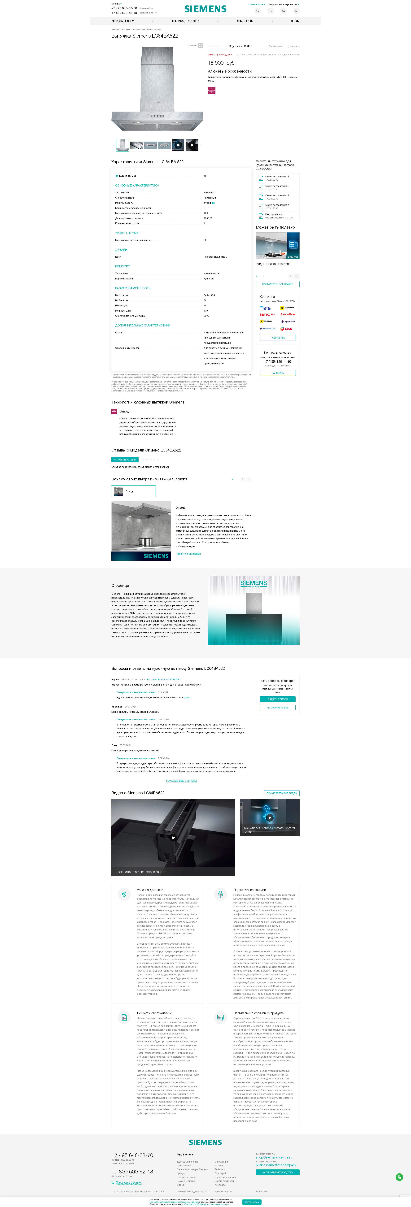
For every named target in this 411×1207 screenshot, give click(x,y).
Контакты (220, 1185)
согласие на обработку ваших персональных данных (174, 1202)
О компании (221, 1161)
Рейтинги (220, 1169)
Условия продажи (223, 1191)
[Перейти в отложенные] (258, 11)
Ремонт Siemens (186, 1181)
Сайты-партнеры (224, 1181)
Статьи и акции (256, 4)
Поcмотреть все (277, 707)
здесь (186, 697)
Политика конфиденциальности (192, 1191)
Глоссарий (220, 1173)
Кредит (181, 1173)
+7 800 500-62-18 (124, 12)
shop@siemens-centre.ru (274, 1157)
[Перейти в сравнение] (270, 11)
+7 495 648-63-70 (124, 8)
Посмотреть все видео (282, 793)
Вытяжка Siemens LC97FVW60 (163, 679)
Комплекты (245, 21)
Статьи (219, 1165)
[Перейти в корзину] (283, 11)
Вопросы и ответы (225, 1177)
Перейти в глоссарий (188, 553)
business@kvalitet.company (276, 1165)
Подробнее (278, 337)
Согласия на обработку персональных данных (206, 1204)
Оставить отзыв (125, 459)
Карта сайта (262, 1191)
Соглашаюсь (252, 1202)
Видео (180, 1185)
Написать (278, 373)
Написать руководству (277, 1172)
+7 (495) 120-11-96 (278, 361)
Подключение (184, 1165)
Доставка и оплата (187, 1161)
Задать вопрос (278, 699)
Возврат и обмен (186, 1177)
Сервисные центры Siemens (192, 1169)
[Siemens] (206, 9)
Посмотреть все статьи (277, 284)
